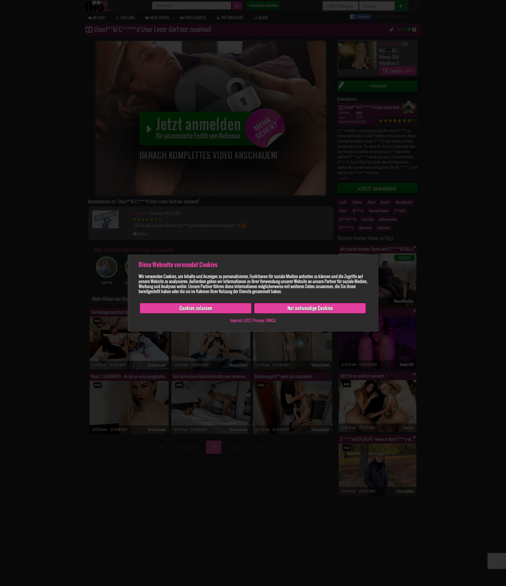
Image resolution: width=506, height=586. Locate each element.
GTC (247, 320)
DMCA (271, 320)
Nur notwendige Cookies (310, 308)
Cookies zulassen (195, 308)
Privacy (258, 320)
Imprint (236, 320)
